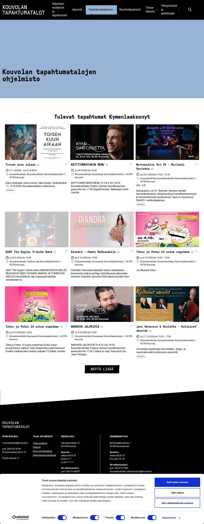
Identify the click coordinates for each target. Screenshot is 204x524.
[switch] (94, 517)
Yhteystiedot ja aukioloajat (169, 9)
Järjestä (77, 9)
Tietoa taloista (150, 9)
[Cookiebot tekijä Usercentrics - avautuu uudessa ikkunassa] (21, 517)
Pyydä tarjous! (9, 458)
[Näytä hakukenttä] (190, 9)
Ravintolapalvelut (130, 9)
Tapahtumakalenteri (100, 9)
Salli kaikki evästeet (177, 482)
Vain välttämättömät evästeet (177, 503)
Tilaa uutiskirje (40, 443)
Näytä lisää (102, 369)
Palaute (37, 447)
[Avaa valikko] (84, 9)
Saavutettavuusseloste (44, 455)
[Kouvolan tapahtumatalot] (16, 424)
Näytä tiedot (169, 517)
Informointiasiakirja (42, 451)
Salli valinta (177, 492)
